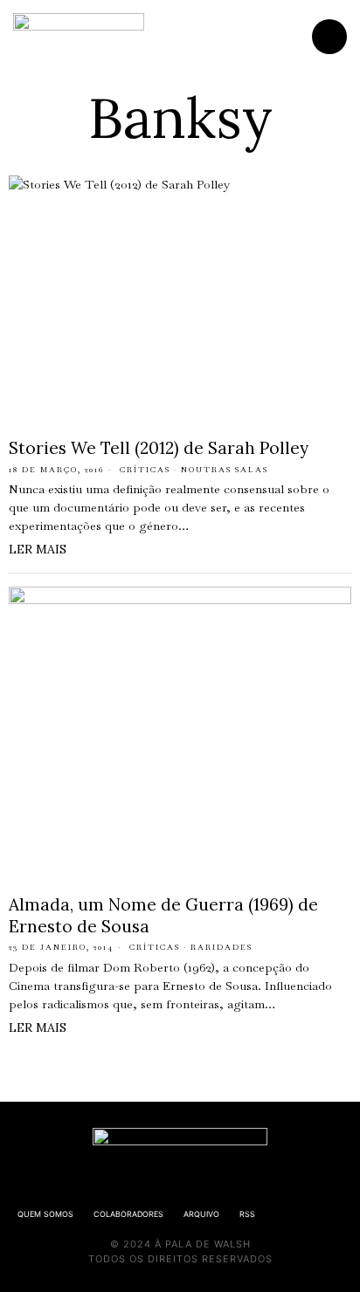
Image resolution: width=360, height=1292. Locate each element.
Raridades (221, 947)
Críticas (145, 469)
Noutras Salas (224, 469)
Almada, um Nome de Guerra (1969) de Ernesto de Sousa (163, 915)
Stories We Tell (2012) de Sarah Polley (158, 447)
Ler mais (37, 549)
